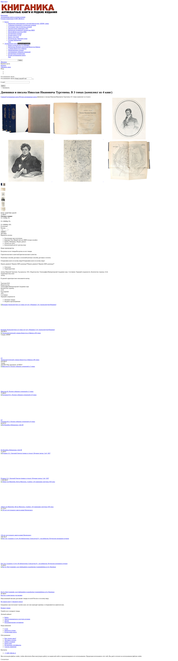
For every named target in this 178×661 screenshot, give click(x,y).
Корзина (3, 65)
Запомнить (6, 88)
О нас (6, 629)
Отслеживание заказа (7, 78)
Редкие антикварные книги (28, 97)
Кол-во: (3, 228)
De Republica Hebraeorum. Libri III (11, 450)
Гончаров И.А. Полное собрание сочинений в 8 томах (18, 421)
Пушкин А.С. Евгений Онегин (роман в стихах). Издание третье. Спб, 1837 (25, 478)
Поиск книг (8, 643)
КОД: (2, 213)
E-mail (3, 82)
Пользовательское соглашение (14, 622)
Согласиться (5, 659)
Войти (6, 617)
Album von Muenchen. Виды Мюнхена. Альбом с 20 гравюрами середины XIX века (27, 507)
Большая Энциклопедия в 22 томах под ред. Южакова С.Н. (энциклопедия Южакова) (28, 329)
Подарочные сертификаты (12, 645)
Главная (3, 97)
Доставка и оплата (10, 640)
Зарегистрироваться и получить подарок (17, 619)
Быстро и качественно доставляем (11, 595)
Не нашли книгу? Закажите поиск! (12, 601)
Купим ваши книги (10, 632)
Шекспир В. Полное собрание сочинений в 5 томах (17, 391)
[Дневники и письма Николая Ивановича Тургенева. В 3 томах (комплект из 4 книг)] (26, 139)
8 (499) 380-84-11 (12, 18)
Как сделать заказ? (10, 638)
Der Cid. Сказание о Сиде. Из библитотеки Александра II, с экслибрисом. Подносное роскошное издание (34, 563)
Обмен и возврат (9, 642)
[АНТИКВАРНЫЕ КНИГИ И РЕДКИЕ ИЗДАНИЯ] (29, 13)
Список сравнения (10, 647)
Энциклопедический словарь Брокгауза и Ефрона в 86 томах (20, 360)
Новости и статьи (10, 630)
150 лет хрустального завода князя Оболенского (16, 535)
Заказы (6, 621)
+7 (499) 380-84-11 (10, 653)
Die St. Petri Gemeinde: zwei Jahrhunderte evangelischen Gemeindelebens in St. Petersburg (27, 592)
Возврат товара (5, 608)
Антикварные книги (12, 97)
